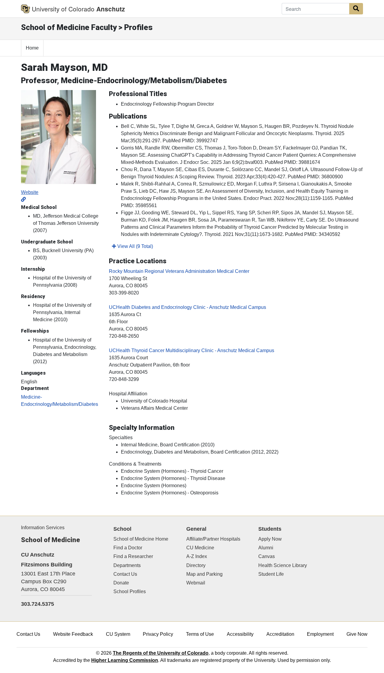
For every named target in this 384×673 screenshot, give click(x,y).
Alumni (265, 547)
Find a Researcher (133, 556)
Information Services (42, 527)
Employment (320, 634)
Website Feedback (73, 634)
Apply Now (270, 539)
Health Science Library (282, 565)
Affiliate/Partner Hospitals (213, 539)
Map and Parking (204, 574)
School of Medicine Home (140, 539)
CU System (118, 634)
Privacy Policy (158, 634)
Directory (196, 565)
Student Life (271, 574)
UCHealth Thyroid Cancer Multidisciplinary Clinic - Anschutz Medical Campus (191, 350)
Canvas (266, 556)
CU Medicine (200, 547)
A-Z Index (196, 556)
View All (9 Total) (134, 246)
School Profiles (129, 591)
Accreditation (280, 634)
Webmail (195, 582)
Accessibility (240, 634)
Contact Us (125, 574)
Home (32, 47)
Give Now (357, 634)
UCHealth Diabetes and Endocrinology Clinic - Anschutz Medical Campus (187, 307)
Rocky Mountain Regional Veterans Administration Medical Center (179, 271)
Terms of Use (200, 634)
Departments (127, 565)
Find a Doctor (127, 547)
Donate (121, 582)
